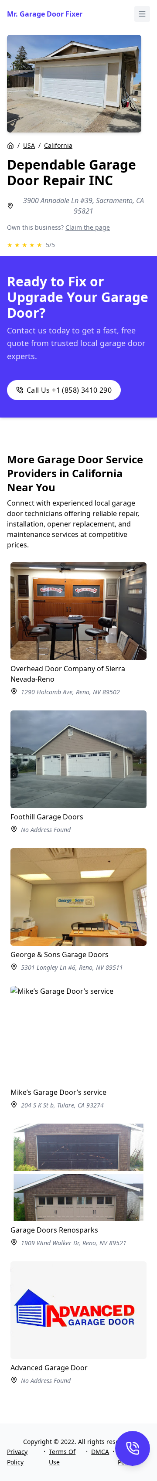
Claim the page (87, 227)
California (58, 145)
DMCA (100, 1451)
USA (29, 145)
